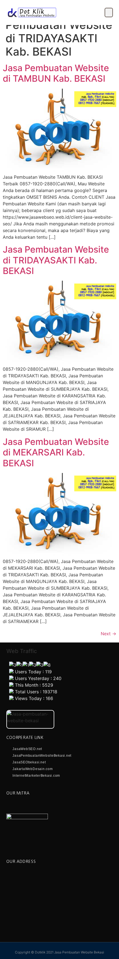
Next (108, 633)
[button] (109, 12)
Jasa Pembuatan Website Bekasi (79, 952)
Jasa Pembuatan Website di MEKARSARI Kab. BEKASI (56, 452)
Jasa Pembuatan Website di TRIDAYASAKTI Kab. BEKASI (56, 260)
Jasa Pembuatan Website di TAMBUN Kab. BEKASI (56, 73)
